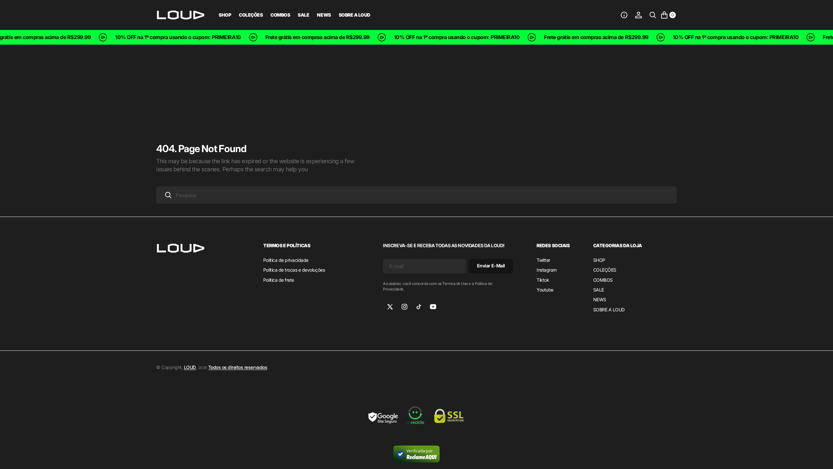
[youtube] (433, 307)
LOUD (190, 367)
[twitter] (390, 307)
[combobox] (416, 195)
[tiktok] (419, 307)
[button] (624, 15)
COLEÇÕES (251, 15)
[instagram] (404, 307)
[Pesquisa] (653, 15)
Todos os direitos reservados (237, 367)
